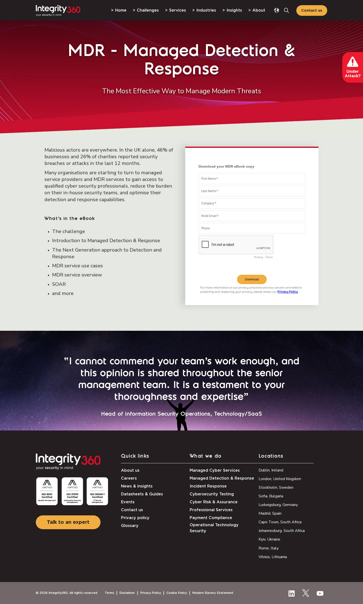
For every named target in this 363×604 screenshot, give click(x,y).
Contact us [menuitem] (132, 510)
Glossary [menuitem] (130, 526)
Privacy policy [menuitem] (135, 518)
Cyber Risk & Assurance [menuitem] (214, 502)
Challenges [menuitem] (148, 10)
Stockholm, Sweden (276, 487)
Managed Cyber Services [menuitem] (215, 470)
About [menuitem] (258, 10)
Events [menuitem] (128, 502)
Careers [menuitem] (129, 478)
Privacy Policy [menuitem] (150, 592)
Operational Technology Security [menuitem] (214, 528)
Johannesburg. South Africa (282, 530)
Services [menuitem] (177, 10)
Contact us (311, 10)
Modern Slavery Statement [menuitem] (212, 592)
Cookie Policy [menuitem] (176, 592)
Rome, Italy (269, 548)
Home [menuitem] (120, 10)
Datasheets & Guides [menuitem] (142, 494)
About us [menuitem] (130, 470)
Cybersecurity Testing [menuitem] (212, 494)
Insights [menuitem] (234, 10)
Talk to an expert (68, 522)
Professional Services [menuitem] (211, 510)
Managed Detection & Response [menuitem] (222, 478)
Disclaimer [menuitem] (127, 592)
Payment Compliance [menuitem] (211, 518)
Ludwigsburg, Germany (278, 504)
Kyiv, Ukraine (269, 539)
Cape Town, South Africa (280, 522)
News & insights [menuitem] (137, 486)
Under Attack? (353, 74)
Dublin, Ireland (271, 470)
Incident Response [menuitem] (208, 486)
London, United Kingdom (280, 479)
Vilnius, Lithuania (273, 557)
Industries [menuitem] (206, 10)
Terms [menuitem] (109, 592)
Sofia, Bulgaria (271, 496)
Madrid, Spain (270, 513)
